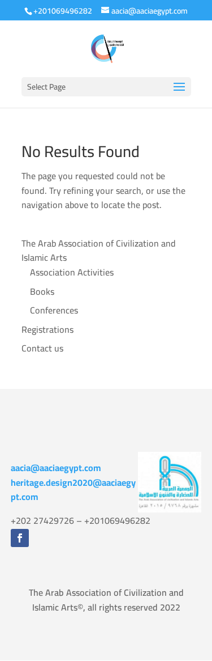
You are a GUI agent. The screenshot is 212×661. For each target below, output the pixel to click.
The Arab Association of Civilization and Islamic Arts (98, 250)
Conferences (54, 310)
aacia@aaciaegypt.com (56, 467)
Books (42, 291)
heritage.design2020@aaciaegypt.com (73, 490)
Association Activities (72, 272)
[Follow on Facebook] (20, 538)
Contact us (42, 348)
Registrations (47, 329)
